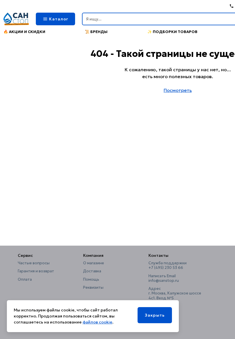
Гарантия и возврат (36, 271)
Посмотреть (178, 90)
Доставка (92, 271)
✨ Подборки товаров (172, 32)
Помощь (91, 279)
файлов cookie (97, 322)
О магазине (93, 263)
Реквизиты (93, 287)
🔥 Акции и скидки (24, 32)
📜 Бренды (96, 32)
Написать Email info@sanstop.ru (163, 278)
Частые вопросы (34, 263)
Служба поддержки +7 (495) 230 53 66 (167, 265)
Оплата (25, 279)
